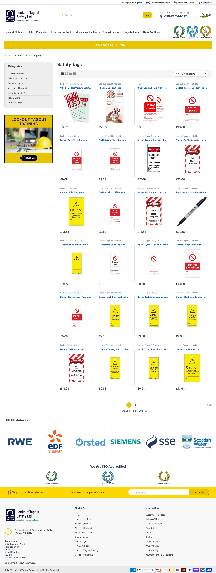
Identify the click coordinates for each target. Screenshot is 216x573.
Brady (139, 84)
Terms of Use (151, 541)
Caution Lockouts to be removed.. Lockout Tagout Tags (192, 349)
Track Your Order (186, 2)
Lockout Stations (83, 519)
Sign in (128, 2)
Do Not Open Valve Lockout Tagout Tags (74, 140)
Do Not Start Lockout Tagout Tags (74, 297)
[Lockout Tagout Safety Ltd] (22, 15)
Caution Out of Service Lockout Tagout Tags (153, 349)
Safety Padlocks (83, 523)
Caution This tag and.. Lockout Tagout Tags (114, 349)
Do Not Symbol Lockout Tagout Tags (153, 244)
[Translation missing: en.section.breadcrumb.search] (147, 15)
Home (78, 514)
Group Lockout (82, 537)
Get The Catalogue (84, 554)
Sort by (179, 73)
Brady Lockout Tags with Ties (152, 88)
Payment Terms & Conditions (159, 554)
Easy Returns (151, 528)
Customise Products (160, 2)
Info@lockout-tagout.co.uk (24, 563)
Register (138, 2)
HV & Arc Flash (82, 545)
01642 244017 (175, 16)
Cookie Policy (151, 550)
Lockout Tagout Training (86, 550)
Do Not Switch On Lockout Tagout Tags (189, 244)
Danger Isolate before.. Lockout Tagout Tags (153, 297)
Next (209, 405)
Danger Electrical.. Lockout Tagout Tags (189, 297)
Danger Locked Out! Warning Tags (151, 140)
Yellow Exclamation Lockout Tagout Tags (74, 244)
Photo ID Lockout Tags (110, 88)
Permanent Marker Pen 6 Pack (191, 192)
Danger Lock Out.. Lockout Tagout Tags (112, 297)
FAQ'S (148, 532)
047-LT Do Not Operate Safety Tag (75, 88)
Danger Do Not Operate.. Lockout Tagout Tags (72, 349)
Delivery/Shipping (153, 519)
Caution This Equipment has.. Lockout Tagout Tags (75, 192)
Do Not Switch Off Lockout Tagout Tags (112, 192)
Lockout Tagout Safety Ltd (71, 84)
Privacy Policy (152, 545)
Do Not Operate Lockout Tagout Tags (192, 88)
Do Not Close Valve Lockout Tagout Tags (113, 140)
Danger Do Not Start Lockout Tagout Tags (151, 192)
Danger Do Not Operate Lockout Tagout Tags (192, 140)
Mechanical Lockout (84, 532)
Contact (149, 537)
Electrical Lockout (83, 528)
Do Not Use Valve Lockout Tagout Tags (112, 244)
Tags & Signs (81, 541)
